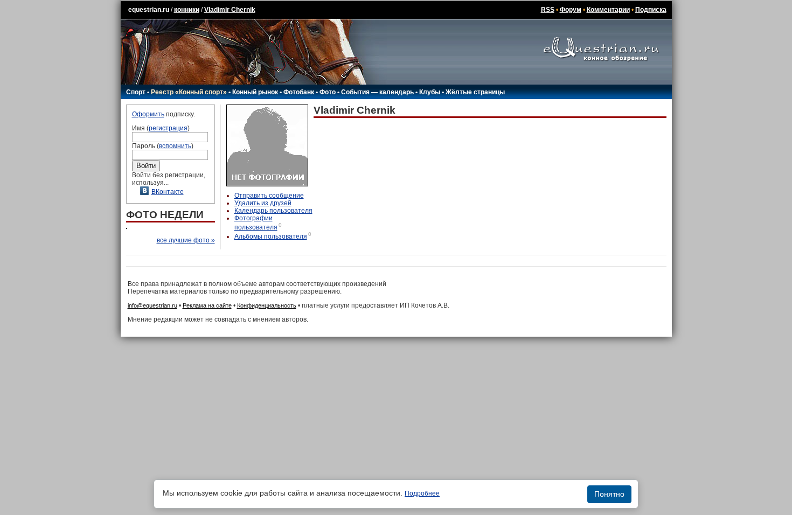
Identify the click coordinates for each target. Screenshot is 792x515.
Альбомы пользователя (270, 236)
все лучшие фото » (186, 240)
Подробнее (422, 493)
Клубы (429, 92)
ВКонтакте (167, 192)
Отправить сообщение (269, 195)
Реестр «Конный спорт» (189, 92)
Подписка (650, 9)
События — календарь (377, 92)
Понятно (609, 494)
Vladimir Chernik (229, 9)
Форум (570, 9)
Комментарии (608, 9)
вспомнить (175, 146)
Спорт (135, 92)
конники (186, 9)
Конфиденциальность (266, 305)
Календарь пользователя (273, 210)
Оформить (148, 114)
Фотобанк (298, 92)
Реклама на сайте (207, 305)
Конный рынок (255, 92)
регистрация (168, 128)
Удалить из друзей (262, 203)
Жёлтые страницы (475, 92)
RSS (547, 9)
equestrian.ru (148, 9)
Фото (327, 92)
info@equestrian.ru (152, 305)
